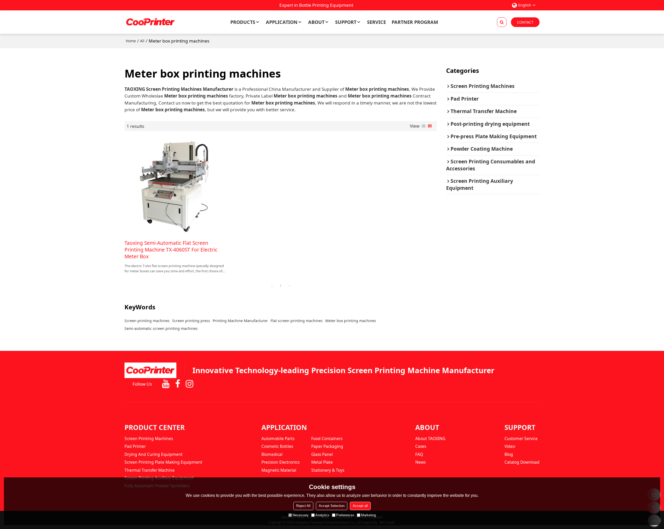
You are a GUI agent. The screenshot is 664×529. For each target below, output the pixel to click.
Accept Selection (331, 506)
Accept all (360, 506)
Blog (508, 454)
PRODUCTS (242, 22)
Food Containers (326, 438)
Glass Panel (322, 454)
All (142, 40)
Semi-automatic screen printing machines (161, 328)
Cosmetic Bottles (277, 446)
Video (509, 446)
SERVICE (376, 22)
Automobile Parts (277, 438)
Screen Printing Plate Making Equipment (163, 462)
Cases (420, 446)
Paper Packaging (327, 446)
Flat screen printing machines (297, 320)
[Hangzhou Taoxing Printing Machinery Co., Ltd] (150, 22)
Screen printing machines (147, 320)
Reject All (303, 506)
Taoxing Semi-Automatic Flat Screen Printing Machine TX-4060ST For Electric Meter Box (171, 250)
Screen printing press (191, 320)
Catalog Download (522, 462)
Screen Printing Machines (149, 438)
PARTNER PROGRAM (415, 22)
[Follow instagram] (189, 384)
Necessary (301, 515)
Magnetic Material (278, 470)
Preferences (345, 515)
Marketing (368, 515)
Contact (525, 22)
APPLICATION (282, 22)
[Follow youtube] (166, 384)
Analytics (322, 515)
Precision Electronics (280, 462)
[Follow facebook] (178, 384)
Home (131, 40)
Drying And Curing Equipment (154, 454)
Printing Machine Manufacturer (240, 320)
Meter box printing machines (350, 320)
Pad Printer (135, 446)
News (420, 462)
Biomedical (271, 454)
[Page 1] (272, 286)
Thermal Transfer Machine (150, 470)
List (423, 126)
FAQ (419, 454)
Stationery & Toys (327, 470)
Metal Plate (322, 462)
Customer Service (521, 438)
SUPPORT (345, 22)
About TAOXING (430, 438)
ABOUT (316, 22)
